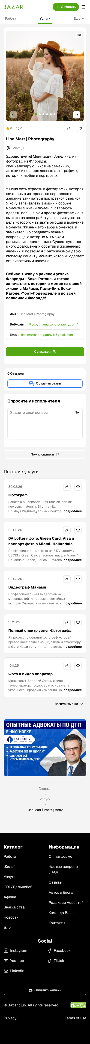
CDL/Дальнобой (18, 886)
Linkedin (17, 970)
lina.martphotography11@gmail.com (47, 335)
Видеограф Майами (27, 587)
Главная (45, 789)
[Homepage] (13, 7)
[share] (68, 128)
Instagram (18, 950)
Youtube (17, 960)
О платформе (60, 856)
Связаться (42, 351)
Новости (11, 917)
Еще (77, 18)
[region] (45, 76)
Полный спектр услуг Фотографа (40, 630)
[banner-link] (45, 747)
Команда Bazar (62, 912)
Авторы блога (61, 892)
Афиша (10, 897)
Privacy (10, 1018)
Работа (10, 18)
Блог (8, 927)
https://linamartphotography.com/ (52, 324)
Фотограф (17, 495)
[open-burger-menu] (83, 7)
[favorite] (80, 128)
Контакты (57, 922)
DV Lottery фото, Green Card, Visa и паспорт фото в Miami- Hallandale (41, 541)
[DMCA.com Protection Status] (78, 1005)
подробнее (72, 511)
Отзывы (55, 882)
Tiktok (59, 960)
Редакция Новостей (66, 902)
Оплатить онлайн (47, 990)
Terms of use (75, 1018)
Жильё (9, 866)
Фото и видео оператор (30, 673)
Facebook (62, 950)
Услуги (45, 18)
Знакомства (14, 907)
